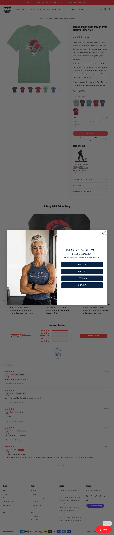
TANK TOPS (82, 264)
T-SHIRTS (82, 271)
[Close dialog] (104, 233)
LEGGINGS (82, 278)
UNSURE (82, 285)
